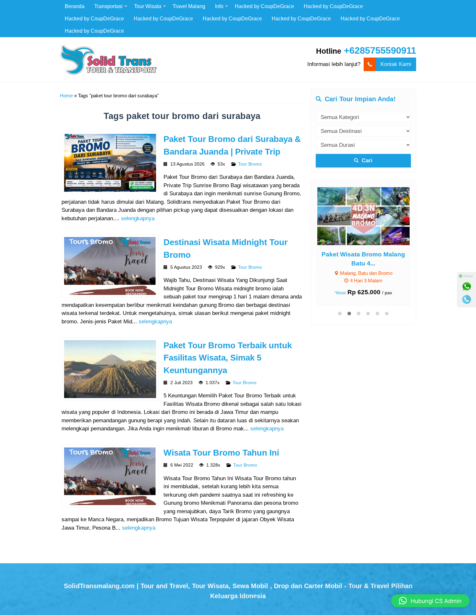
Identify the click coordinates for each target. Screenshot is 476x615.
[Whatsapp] (467, 286)
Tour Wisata (147, 6)
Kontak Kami (395, 64)
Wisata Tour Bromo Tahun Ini (221, 452)
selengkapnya (137, 218)
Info (219, 6)
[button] (430, 600)
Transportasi (108, 6)
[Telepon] (467, 299)
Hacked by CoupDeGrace (264, 6)
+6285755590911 (380, 50)
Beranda (75, 6)
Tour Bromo (250, 164)
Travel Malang (189, 6)
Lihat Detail (369, 216)
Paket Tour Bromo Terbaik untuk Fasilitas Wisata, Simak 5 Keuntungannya (228, 358)
